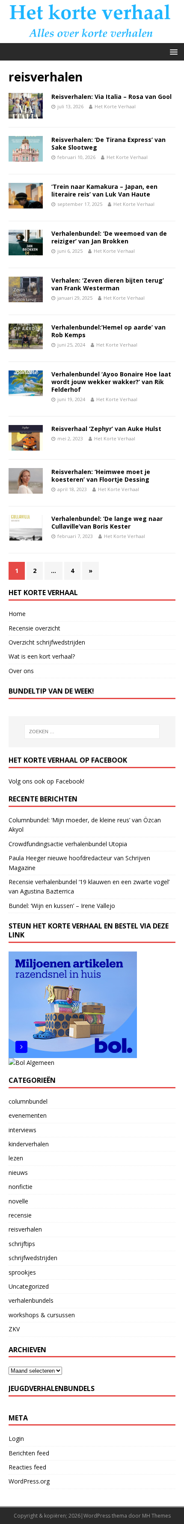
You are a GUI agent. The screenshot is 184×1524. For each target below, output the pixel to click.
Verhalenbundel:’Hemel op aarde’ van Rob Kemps (108, 331)
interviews (22, 1130)
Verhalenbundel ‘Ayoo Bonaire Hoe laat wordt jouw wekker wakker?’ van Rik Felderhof (111, 381)
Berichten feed (29, 1453)
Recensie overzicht (34, 628)
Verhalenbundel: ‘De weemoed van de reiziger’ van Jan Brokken (109, 237)
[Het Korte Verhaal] (92, 38)
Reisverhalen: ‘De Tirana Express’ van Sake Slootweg (108, 143)
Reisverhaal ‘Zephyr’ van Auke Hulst (106, 429)
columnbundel (28, 1101)
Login (16, 1438)
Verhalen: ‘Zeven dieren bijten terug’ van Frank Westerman (107, 284)
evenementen (28, 1115)
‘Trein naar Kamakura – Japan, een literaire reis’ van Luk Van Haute (104, 190)
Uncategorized (29, 1286)
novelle (18, 1201)
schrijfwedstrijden (33, 1258)
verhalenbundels (31, 1300)
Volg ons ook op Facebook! (46, 781)
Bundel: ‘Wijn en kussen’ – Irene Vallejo (62, 906)
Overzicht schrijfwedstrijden (47, 642)
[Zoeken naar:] (92, 731)
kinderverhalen (29, 1144)
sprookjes (22, 1272)
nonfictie (21, 1187)
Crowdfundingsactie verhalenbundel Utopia (68, 844)
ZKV (14, 1329)
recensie (20, 1215)
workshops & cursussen (42, 1315)
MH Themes (156, 1515)
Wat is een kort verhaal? (42, 656)
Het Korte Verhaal (115, 106)
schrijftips (22, 1244)
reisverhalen (25, 1229)
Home (17, 614)
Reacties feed (27, 1467)
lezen (16, 1158)
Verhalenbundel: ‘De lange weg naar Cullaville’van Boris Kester (107, 522)
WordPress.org (29, 1481)
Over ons (21, 671)
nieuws (18, 1172)
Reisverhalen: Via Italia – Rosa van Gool (111, 97)
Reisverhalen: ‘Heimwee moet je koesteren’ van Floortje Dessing (100, 475)
